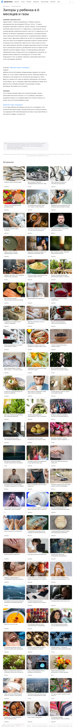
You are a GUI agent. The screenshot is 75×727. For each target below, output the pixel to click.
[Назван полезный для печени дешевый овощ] (14, 200)
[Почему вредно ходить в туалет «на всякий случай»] (61, 386)
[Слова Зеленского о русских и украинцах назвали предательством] (61, 224)
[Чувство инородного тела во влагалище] (37, 317)
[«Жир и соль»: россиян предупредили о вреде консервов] (14, 247)
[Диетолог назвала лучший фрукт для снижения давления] (14, 410)
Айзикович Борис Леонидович (19, 67)
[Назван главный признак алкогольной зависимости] (61, 317)
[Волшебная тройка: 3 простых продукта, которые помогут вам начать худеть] (37, 340)
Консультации (6, 6)
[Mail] (2, 1)
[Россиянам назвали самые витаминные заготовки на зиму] (37, 433)
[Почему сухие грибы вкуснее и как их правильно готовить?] (37, 642)
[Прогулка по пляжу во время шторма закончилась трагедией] (14, 456)
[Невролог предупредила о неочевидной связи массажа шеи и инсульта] (14, 573)
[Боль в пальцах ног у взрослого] (14, 526)
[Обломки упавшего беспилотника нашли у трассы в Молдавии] (61, 480)
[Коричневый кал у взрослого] (37, 293)
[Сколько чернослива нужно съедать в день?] (61, 340)
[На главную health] (8, 1)
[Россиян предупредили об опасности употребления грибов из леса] (61, 503)
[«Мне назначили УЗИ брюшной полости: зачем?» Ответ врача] (14, 689)
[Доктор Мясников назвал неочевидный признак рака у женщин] (14, 433)
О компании (6, 725)
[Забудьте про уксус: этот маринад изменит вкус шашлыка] (14, 270)
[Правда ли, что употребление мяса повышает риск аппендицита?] (14, 712)
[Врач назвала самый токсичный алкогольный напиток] (61, 247)
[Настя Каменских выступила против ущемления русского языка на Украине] (61, 619)
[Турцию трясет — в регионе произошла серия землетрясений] (61, 642)
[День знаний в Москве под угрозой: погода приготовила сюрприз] (61, 363)
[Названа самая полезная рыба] (14, 177)
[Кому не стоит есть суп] (14, 619)
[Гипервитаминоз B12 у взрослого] (61, 596)
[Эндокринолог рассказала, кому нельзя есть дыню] (37, 363)
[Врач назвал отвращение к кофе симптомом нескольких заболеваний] (37, 386)
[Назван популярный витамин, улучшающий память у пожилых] (61, 270)
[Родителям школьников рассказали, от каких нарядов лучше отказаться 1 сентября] (61, 666)
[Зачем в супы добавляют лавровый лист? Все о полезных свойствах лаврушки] (37, 410)
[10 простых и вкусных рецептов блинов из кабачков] (14, 386)
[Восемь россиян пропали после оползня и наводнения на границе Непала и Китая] (37, 689)
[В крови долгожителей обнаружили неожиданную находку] (61, 549)
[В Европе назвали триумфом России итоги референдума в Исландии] (61, 410)
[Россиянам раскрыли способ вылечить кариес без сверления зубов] (14, 642)
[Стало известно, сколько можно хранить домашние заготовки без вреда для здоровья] (37, 573)
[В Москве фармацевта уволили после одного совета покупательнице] (14, 340)
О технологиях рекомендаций (63, 725)
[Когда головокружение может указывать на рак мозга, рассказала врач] (37, 666)
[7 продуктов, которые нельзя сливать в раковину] (14, 317)
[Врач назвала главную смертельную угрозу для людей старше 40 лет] (14, 293)
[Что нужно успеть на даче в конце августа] (61, 689)
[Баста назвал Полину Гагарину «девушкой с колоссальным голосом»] (14, 503)
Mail (2, 725)
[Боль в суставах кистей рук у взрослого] (61, 456)
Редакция (29, 725)
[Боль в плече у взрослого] (37, 712)
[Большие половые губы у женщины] (14, 224)
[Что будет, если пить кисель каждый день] (61, 293)
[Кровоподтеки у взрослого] (14, 549)
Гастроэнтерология (16, 6)
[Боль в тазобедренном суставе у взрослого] (37, 480)
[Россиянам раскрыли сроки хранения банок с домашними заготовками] (37, 619)
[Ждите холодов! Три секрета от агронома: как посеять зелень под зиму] (14, 666)
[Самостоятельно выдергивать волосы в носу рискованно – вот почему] (61, 573)
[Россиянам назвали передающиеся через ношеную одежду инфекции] (61, 712)
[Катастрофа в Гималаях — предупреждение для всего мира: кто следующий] (37, 177)
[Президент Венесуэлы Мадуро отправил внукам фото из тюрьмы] (14, 480)
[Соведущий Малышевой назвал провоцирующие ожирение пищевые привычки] (61, 526)
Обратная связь (52, 725)
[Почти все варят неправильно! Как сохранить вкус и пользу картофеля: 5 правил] (37, 270)
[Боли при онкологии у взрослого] (37, 549)
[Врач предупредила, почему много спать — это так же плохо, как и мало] (14, 363)
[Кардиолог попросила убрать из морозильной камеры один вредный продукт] (37, 247)
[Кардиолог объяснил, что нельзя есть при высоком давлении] (37, 224)
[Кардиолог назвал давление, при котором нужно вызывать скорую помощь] (61, 200)
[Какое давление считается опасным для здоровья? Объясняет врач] (61, 177)
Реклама (12, 725)
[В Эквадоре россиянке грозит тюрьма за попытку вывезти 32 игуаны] (37, 526)
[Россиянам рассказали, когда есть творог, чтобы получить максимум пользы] (37, 200)
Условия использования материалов (40, 725)
